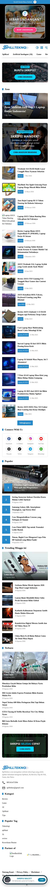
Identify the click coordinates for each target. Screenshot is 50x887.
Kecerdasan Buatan (9, 843)
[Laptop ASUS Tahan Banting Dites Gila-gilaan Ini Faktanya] (8, 220)
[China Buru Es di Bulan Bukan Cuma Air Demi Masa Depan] (7, 638)
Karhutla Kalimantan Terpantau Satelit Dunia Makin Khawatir (31, 612)
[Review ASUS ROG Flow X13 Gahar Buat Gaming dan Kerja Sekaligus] (8, 411)
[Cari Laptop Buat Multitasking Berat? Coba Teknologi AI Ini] (8, 332)
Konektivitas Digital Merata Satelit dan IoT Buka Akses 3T (31, 624)
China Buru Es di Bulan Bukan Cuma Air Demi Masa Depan (30, 637)
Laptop (20, 240)
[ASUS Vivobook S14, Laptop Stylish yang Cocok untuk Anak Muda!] (8, 268)
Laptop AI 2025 (23, 335)
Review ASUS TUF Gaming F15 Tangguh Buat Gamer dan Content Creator (32, 281)
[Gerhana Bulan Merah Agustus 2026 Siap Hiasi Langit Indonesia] (7, 587)
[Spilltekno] (15, 47)
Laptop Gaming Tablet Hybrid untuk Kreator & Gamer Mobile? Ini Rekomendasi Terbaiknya (33, 249)
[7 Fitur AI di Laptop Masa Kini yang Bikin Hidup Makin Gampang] (8, 379)
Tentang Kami (8, 872)
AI (3, 807)
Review (7, 103)
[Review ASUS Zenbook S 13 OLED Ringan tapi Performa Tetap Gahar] (8, 316)
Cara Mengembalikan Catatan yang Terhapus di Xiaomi (26, 518)
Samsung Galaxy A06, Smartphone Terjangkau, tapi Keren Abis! (26, 508)
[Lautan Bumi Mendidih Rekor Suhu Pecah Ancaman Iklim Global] (7, 600)
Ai (3, 834)
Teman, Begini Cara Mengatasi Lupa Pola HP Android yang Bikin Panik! (29, 538)
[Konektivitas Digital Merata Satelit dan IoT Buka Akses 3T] (7, 625)
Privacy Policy (22, 872)
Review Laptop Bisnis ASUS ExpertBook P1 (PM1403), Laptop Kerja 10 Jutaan (31, 233)
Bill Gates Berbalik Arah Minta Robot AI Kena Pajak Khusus (23, 722)
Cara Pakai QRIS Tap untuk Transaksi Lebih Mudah (28, 528)
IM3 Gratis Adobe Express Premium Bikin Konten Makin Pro (22, 694)
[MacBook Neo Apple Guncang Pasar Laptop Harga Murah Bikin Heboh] (8, 188)
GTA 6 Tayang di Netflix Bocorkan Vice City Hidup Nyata (23, 713)
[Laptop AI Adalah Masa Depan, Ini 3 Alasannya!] (8, 363)
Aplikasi (5, 811)
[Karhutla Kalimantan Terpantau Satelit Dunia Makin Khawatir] (7, 613)
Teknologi (6, 826)
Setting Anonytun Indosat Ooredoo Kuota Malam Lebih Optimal (29, 498)
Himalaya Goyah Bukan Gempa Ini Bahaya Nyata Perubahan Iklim (22, 685)
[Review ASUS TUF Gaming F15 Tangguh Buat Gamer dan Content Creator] (8, 284)
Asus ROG (21, 304)
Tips (3, 815)
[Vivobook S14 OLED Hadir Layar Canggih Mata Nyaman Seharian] (8, 173)
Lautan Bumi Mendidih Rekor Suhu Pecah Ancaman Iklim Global (29, 599)
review (4, 838)
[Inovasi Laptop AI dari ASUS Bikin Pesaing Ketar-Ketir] (8, 347)
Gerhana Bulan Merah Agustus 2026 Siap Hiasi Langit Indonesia (29, 586)
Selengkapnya (25, 423)
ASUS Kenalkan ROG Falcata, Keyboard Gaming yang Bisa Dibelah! (30, 297)
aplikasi (5, 830)
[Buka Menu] (41, 47)
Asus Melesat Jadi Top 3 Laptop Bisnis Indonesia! (24, 109)
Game (4, 803)
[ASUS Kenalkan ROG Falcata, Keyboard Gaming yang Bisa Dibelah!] (8, 300)
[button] (37, 47)
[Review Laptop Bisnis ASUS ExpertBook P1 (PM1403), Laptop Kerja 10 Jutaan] (8, 236)
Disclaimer (35, 872)
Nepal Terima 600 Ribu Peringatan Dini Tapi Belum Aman (23, 703)
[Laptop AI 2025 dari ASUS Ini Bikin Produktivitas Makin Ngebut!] (8, 395)
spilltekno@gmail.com (15, 788)
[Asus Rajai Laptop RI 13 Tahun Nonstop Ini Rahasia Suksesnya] (8, 204)
